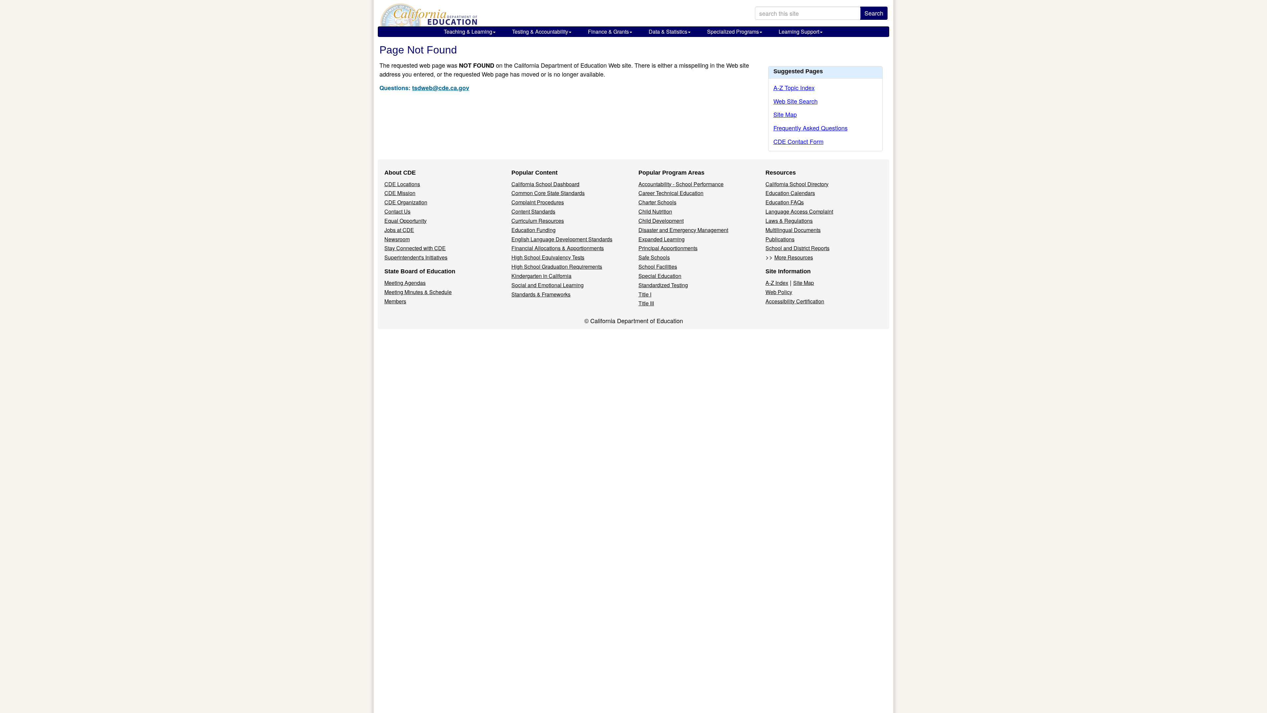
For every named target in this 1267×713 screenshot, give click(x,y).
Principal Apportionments (668, 248)
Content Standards (533, 211)
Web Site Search (795, 101)
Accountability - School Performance (681, 184)
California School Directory (796, 184)
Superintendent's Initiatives (415, 257)
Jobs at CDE (399, 230)
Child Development (661, 220)
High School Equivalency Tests (547, 257)
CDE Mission (399, 193)
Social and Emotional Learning (547, 285)
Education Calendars (790, 193)
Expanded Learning (661, 239)
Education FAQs (784, 202)
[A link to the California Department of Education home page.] (428, 14)
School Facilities (657, 266)
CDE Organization (405, 202)
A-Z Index (776, 283)
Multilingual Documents (793, 230)
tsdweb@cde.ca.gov (440, 88)
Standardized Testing (663, 285)
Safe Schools (654, 257)
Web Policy (778, 292)
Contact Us (397, 211)
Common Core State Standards (548, 193)
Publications (780, 239)
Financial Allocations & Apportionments (557, 248)
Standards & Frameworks (540, 294)
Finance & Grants (608, 31)
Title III (646, 303)
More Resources (793, 257)
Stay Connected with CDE (415, 248)
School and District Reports (797, 248)
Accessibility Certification (794, 301)
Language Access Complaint (799, 211)
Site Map (785, 114)
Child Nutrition (655, 211)
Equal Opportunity (405, 220)
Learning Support (799, 31)
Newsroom (397, 239)
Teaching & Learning (468, 31)
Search (873, 13)
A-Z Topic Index (794, 87)
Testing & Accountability (540, 31)
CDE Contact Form (798, 141)
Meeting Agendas (405, 283)
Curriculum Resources (537, 220)
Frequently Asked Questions (810, 127)
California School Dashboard (545, 184)
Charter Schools (657, 202)
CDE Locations (402, 184)
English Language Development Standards (561, 239)
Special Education (659, 276)
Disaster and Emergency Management (683, 230)
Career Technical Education (670, 193)
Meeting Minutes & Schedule (418, 292)
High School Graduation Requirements (556, 266)
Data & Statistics (668, 31)
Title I (644, 294)
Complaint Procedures (537, 202)
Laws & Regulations (789, 220)
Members (395, 301)
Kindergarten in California (541, 276)
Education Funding (533, 230)
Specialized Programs (733, 31)
